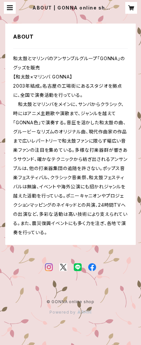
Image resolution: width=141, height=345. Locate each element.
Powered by (63, 312)
